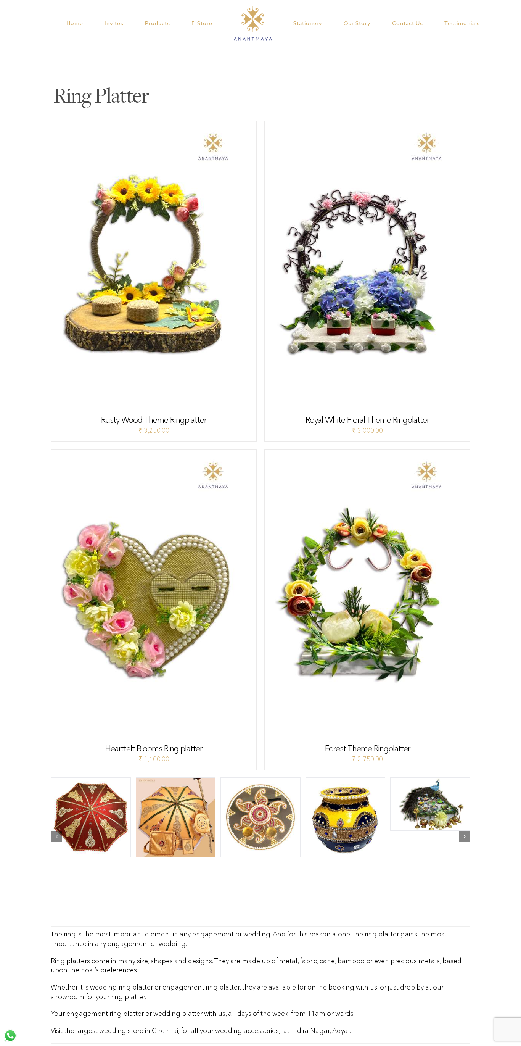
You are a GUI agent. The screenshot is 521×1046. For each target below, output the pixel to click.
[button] (56, 836)
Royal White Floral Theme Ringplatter (367, 420)
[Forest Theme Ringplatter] (360, 454)
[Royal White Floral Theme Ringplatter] (360, 125)
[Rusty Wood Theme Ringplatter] (146, 125)
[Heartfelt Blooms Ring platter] (146, 454)
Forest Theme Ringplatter (367, 748)
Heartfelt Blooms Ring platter (153, 748)
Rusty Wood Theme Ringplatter (153, 420)
